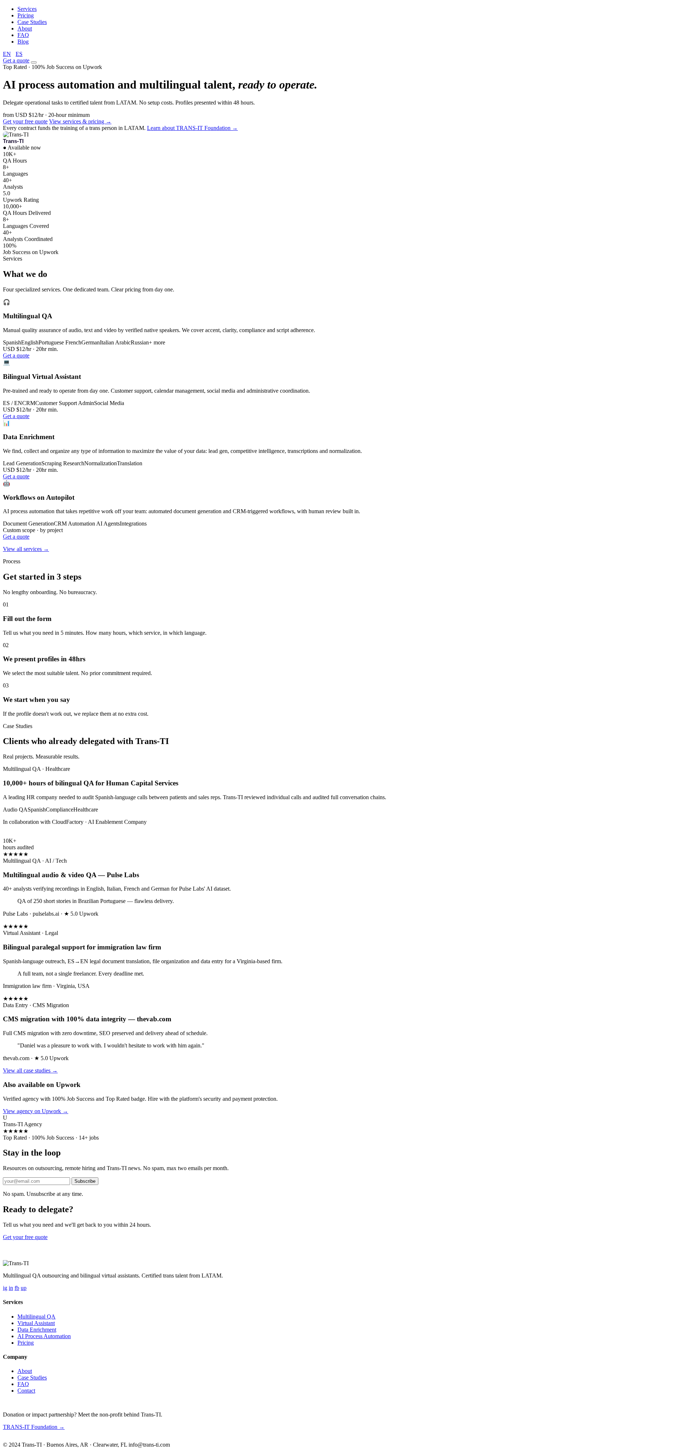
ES (19, 54)
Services (27, 9)
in (11, 1288)
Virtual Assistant (36, 1323)
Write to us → (54, 1438)
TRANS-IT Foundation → (34, 1427)
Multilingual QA (36, 1316)
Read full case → (22, 834)
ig (5, 1288)
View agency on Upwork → (35, 1111)
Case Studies (32, 22)
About (24, 28)
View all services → (26, 549)
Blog (23, 41)
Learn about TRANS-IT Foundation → (192, 128)
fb (17, 1288)
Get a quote (16, 60)
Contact (26, 1390)
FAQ (23, 35)
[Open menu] (34, 62)
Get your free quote (25, 121)
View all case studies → (30, 1070)
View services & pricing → (80, 121)
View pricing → (67, 1237)
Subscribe (84, 1181)
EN (7, 54)
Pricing (25, 15)
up (24, 1288)
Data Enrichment (36, 1330)
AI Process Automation (44, 1336)
